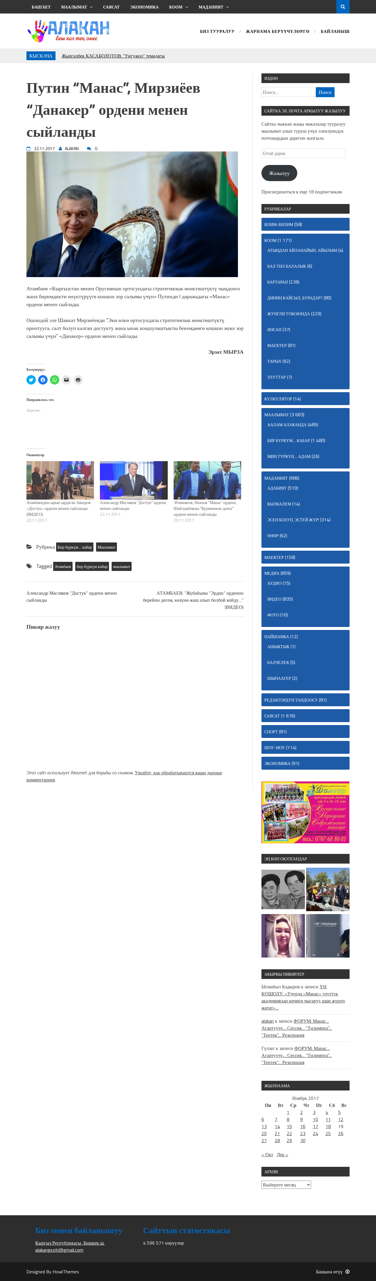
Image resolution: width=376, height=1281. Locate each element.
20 (264, 1133)
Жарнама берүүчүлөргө (278, 31)
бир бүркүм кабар (92, 566)
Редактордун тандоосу (291, 700)
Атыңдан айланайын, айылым (302, 250)
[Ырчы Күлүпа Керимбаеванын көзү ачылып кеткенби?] (283, 936)
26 (340, 1133)
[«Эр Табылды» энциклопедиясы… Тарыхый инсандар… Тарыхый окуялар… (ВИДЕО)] (328, 936)
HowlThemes (66, 1271)
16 (303, 1126)
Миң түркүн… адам (288, 456)
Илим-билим (278, 224)
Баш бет (41, 7)
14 (277, 1126)
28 (277, 1140)
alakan (267, 1020)
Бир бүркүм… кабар (75, 547)
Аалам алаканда (287, 425)
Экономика (144, 7)
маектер (277, 345)
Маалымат (74, 7)
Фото (273, 615)
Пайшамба (276, 636)
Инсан (274, 329)
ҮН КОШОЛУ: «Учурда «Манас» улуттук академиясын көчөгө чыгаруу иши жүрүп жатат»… (303, 997)
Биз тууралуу (217, 31)
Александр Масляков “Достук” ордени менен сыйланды (133, 505)
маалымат (121, 566)
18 (328, 1126)
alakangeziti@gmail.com (59, 1249)
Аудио (274, 583)
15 (289, 1126)
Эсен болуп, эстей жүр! (293, 520)
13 (264, 1126)
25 (328, 1133)
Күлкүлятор (278, 399)
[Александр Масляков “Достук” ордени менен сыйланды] (133, 480)
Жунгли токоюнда (288, 314)
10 (315, 1119)
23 (303, 1133)
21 (277, 1133)
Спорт (271, 732)
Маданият (211, 7)
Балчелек (278, 662)
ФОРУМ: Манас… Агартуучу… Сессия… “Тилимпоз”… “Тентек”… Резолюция (296, 1028)
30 (303, 1140)
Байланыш (335, 31)
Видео (274, 599)
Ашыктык (278, 646)
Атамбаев (63, 566)
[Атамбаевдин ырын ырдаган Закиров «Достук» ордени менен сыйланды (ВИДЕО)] (60, 480)
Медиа (271, 573)
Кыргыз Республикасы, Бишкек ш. (70, 1242)
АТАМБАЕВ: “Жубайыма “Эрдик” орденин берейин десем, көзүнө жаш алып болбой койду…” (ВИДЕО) (193, 600)
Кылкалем (279, 504)
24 (315, 1133)
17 (315, 1126)
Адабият (277, 488)
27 (264, 1140)
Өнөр (272, 535)
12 (340, 1119)
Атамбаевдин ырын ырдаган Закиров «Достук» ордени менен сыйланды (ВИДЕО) (58, 508)
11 (328, 1119)
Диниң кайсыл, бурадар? (295, 298)
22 (289, 1133)
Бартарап (277, 282)
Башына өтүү (329, 1271)
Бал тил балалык (286, 266)
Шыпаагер (279, 678)
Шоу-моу (274, 747)
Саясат (111, 7)
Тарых (274, 361)
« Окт (267, 1154)
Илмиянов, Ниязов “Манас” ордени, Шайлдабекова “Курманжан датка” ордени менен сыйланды (205, 508)
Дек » (282, 1154)
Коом (175, 7)
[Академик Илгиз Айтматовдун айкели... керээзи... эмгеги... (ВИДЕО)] (328, 890)
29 (289, 1140)
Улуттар (276, 377)
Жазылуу (279, 173)
